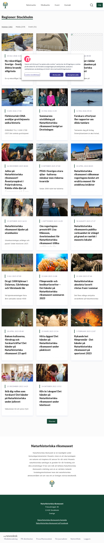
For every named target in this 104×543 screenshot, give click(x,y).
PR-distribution (27, 539)
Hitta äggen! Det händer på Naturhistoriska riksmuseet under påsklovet (49, 343)
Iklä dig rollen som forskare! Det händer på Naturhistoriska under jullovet (16, 396)
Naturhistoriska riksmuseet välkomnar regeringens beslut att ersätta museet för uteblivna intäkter (86, 178)
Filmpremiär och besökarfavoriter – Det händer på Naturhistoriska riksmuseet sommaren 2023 (52, 290)
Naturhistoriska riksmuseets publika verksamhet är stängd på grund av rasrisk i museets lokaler (86, 233)
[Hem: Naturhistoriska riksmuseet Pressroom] (5, 5)
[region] (53, 67)
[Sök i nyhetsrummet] (91, 5)
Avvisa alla (57, 75)
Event (57, 5)
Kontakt (67, 5)
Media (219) (20, 27)
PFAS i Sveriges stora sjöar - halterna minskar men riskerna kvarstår (51, 176)
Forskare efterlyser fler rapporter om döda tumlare (85, 119)
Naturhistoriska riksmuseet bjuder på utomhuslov (16, 229)
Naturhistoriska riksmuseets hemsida (52, 520)
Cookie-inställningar (32, 75)
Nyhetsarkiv (31, 5)
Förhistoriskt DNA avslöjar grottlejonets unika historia (17, 119)
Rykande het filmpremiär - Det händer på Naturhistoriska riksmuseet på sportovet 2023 (83, 345)
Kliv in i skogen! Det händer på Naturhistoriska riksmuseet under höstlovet (51, 398)
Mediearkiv (45, 5)
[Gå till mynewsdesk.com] (10, 536)
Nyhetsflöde (75, 539)
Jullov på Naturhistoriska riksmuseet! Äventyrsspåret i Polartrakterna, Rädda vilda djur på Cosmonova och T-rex (17, 181)
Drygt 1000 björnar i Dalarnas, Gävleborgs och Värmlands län (17, 284)
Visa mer (52, 421)
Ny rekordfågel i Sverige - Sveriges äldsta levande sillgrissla (15, 66)
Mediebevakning (10, 539)
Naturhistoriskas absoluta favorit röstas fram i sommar (86, 284)
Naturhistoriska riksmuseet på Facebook (52, 523)
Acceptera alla (73, 75)
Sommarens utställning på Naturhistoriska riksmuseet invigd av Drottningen (51, 122)
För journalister (61, 539)
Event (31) (32, 27)
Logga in (87, 539)
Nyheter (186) (7, 27)
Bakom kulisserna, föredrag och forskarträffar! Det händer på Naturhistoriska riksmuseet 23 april (16, 345)
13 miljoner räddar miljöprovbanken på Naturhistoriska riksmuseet (85, 66)
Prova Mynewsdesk (44, 539)
